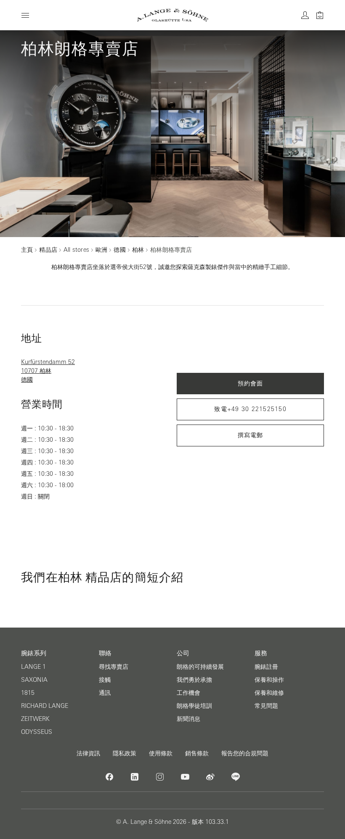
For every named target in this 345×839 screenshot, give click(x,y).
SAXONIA (34, 679)
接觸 (105, 679)
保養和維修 (269, 692)
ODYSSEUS (36, 731)
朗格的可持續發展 (200, 666)
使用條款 (160, 753)
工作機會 (188, 692)
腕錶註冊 (266, 666)
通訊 (105, 692)
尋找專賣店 (113, 666)
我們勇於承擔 (194, 679)
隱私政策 (124, 753)
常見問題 (266, 705)
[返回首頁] (172, 15)
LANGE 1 (33, 666)
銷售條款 (197, 753)
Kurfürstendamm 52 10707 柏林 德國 (48, 371)
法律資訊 (88, 753)
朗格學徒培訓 (194, 705)
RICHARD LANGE (44, 705)
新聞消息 (188, 718)
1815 (27, 692)
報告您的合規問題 (244, 753)
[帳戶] (305, 15)
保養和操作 (269, 679)
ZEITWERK (35, 718)
